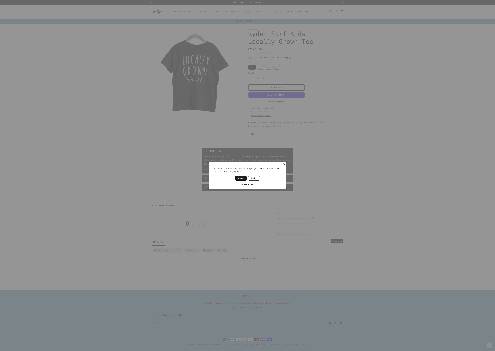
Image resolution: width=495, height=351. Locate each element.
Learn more (222, 171)
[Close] (284, 164)
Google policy (234, 171)
